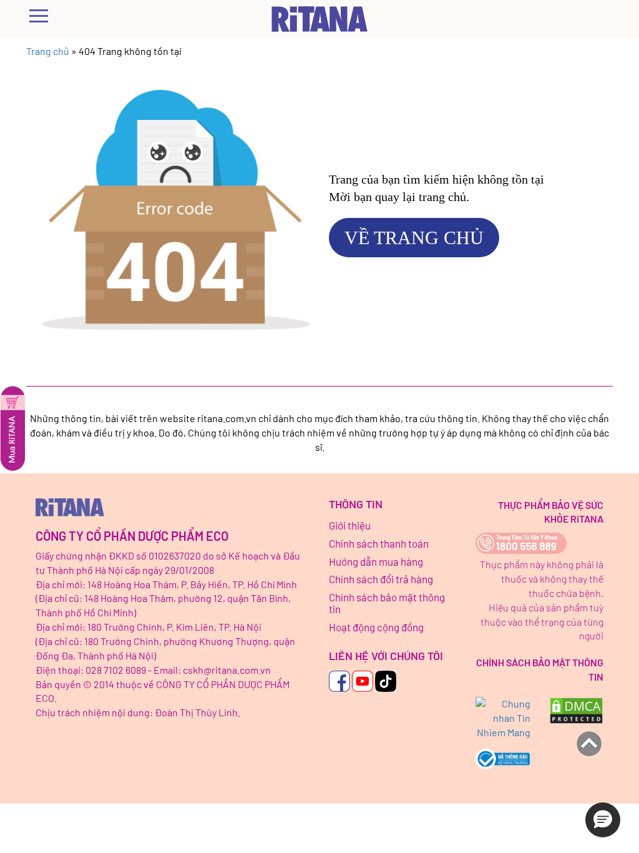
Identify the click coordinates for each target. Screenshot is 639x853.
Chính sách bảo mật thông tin (387, 603)
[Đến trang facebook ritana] (339, 681)
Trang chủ (47, 51)
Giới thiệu (350, 525)
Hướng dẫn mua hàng (376, 561)
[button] (602, 819)
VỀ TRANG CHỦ (414, 237)
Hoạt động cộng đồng (376, 627)
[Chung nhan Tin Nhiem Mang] (503, 718)
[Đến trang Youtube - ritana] (362, 681)
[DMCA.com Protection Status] (576, 710)
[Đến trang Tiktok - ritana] (385, 681)
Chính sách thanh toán (379, 543)
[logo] (173, 507)
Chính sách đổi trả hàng (381, 579)
